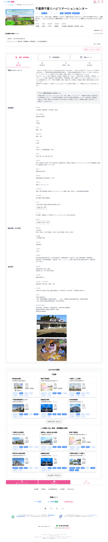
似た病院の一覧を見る (54, 475)
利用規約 (43, 489)
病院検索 (12, 5)
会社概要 (36, 489)
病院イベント (88, 57)
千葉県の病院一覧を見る (54, 421)
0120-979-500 (63, 526)
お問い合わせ (70, 489)
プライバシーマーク (92, 515)
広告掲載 (62, 489)
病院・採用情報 (24, 57)
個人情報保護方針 (52, 489)
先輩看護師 (55, 57)
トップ (5, 5)
